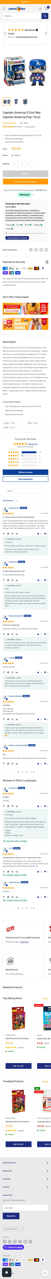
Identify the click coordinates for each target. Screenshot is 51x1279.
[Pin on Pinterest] (36, 250)
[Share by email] (46, 250)
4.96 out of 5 (32, 444)
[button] (25, 33)
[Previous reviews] (5, 33)
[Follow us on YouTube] (25, 1242)
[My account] (40, 8)
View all (45, 998)
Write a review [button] (26, 472)
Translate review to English (16, 841)
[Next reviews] (46, 33)
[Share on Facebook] (31, 250)
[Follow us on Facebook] (5, 1242)
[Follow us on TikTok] (30, 1242)
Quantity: (6, 164)
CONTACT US (25, 2)
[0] (46, 8)
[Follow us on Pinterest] (20, 1242)
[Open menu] (4, 9)
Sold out (25, 174)
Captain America (9, 123)
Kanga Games (10, 1035)
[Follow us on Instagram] (15, 1242)
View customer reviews (17, 238)
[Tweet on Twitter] (41, 250)
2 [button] (22, 772)
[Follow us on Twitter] (10, 1242)
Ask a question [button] (25, 479)
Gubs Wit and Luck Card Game (17, 1038)
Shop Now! (24, 942)
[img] (8, 513)
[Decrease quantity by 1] (14, 164)
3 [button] (26, 772)
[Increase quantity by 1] (29, 164)
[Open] (6, 1272)
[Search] (44, 16)
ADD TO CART (18, 1066)
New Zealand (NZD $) (11, 1229)
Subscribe (11, 1216)
